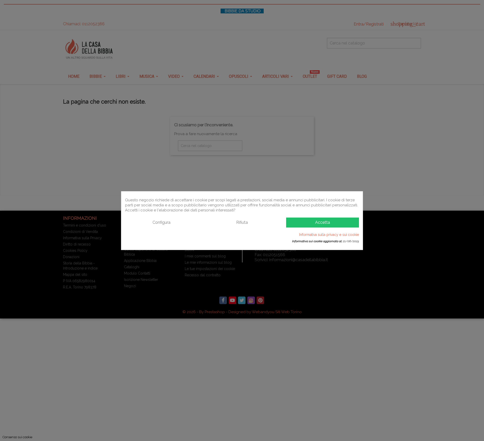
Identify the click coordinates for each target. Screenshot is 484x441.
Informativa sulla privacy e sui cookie (329, 234)
